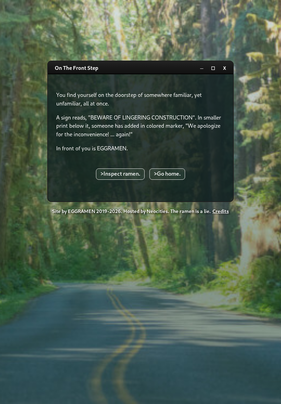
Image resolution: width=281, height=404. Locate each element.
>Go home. (167, 173)
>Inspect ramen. (120, 173)
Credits (220, 211)
